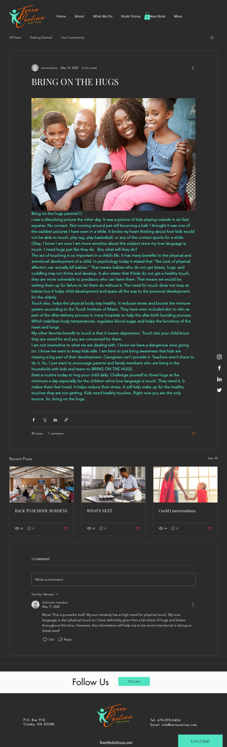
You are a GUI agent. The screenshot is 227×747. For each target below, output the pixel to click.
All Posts (15, 37)
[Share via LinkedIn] (55, 420)
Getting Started (41, 37)
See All (213, 458)
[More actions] (193, 67)
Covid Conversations (177, 510)
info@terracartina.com (179, 725)
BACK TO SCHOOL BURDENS (41, 510)
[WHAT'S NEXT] (114, 485)
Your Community (72, 37)
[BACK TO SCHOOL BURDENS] (42, 485)
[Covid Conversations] (185, 485)
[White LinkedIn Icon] (219, 379)
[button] (212, 37)
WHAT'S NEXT (99, 510)
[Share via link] (66, 420)
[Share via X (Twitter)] (44, 420)
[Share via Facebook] (33, 420)
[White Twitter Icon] (219, 390)
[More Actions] (193, 604)
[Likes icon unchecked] (45, 639)
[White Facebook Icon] (219, 368)
